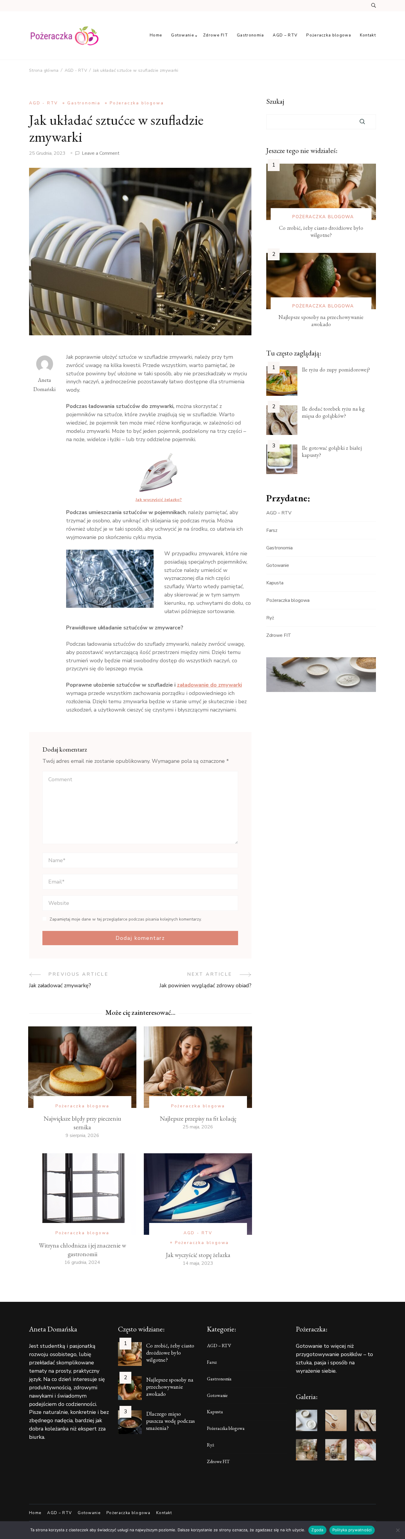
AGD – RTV (285, 35)
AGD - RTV (43, 103)
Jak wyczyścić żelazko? (158, 500)
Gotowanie (182, 35)
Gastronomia (250, 35)
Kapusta (274, 583)
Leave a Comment (100, 153)
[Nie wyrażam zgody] (398, 1530)
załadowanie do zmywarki (209, 684)
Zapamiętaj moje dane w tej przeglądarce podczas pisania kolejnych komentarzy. (126, 919)
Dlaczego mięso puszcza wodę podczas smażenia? (170, 1420)
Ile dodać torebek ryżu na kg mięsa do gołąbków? (333, 412)
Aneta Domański (44, 385)
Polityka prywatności (352, 1529)
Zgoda (317, 1529)
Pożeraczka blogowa (328, 35)
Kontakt (368, 35)
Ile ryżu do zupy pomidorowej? (336, 369)
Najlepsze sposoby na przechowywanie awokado (320, 321)
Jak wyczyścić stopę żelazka (198, 1255)
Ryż (270, 618)
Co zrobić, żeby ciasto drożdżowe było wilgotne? (321, 231)
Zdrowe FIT (215, 35)
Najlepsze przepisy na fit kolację (198, 1118)
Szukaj (275, 101)
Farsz (272, 530)
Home (156, 35)
